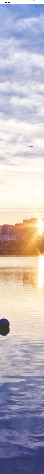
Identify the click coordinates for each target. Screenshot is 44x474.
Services (36, 2)
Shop (30, 2)
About (32, 2)
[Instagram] (34, 0)
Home (20, 2)
